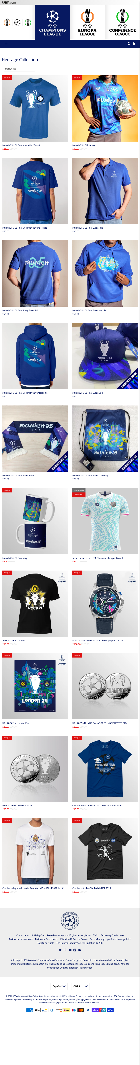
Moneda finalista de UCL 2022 (17, 805)
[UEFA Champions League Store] (52, 22)
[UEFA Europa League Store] (87, 22)
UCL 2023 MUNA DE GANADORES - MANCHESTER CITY (99, 723)
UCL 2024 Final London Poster (17, 723)
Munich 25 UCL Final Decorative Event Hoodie (25, 392)
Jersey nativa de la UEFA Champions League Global (97, 558)
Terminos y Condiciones (112, 935)
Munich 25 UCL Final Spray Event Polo (20, 310)
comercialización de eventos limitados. (84, 1002)
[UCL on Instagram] (74, 950)
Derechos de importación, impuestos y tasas (69, 935)
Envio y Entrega (97, 939)
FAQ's (95, 935)
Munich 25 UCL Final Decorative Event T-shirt (24, 227)
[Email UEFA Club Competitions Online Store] (79, 950)
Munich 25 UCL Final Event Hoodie (89, 310)
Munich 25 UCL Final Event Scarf (18, 475)
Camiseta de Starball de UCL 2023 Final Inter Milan (97, 805)
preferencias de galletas (119, 939)
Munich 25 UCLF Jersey (83, 145)
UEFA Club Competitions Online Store (28, 996)
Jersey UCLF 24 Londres (13, 640)
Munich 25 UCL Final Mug (14, 558)
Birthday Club (38, 935)
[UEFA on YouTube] (70, 950)
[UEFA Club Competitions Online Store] (70, 921)
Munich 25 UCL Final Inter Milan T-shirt (21, 145)
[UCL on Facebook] (65, 950)
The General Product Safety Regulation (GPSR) (79, 943)
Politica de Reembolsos (46, 939)
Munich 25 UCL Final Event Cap (87, 392)
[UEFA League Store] (17, 22)
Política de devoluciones (21, 939)
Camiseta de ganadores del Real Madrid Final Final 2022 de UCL (33, 888)
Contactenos (22, 935)
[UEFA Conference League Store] (122, 22)
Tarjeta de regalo (45, 943)
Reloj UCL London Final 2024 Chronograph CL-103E (97, 640)
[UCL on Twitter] (60, 950)
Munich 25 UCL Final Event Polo (87, 227)
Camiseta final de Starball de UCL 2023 (91, 888)
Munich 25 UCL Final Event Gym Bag (90, 475)
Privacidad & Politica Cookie (74, 939)
